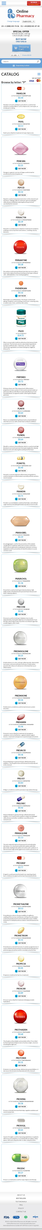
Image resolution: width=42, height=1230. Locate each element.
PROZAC (21, 1168)
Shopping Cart (24, 48)
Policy (21, 1208)
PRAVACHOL (21, 579)
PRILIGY (21, 778)
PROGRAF (21, 863)
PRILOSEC (21, 803)
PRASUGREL (21, 533)
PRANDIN (21, 491)
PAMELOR (21, 93)
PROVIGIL (21, 1126)
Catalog (10, 74)
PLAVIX (21, 409)
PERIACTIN (21, 217)
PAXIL (21, 122)
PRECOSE (21, 607)
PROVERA (21, 1099)
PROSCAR (21, 989)
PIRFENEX (21, 377)
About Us (21, 1195)
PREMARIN (21, 722)
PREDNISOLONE (21, 651)
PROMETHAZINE (21, 904)
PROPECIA (21, 964)
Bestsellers (21, 1198)
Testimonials (21, 1201)
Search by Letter (22, 65)
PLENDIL (21, 435)
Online (25, 13)
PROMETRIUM (21, 936)
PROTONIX (21, 1058)
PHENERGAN (21, 288)
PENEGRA (21, 161)
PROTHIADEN (21, 1030)
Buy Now (22, 101)
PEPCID (21, 188)
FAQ (21, 1205)
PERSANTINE (21, 260)
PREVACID (21, 750)
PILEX (21, 331)
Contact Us (21, 1211)
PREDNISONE (21, 696)
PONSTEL (21, 463)
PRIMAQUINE (21, 833)
